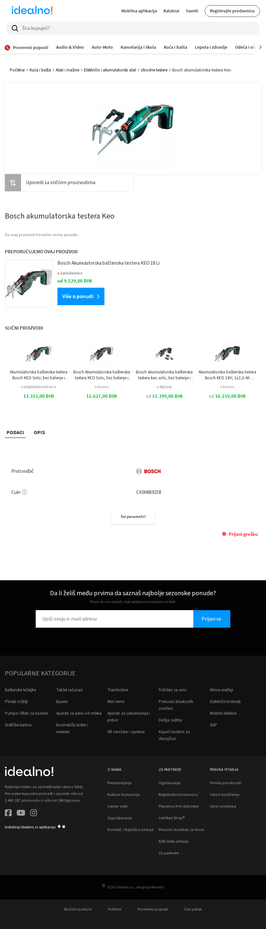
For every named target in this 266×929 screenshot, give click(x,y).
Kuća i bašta (40, 70)
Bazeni (62, 702)
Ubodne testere (154, 70)
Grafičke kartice (18, 725)
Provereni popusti (153, 909)
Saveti (192, 11)
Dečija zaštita (170, 720)
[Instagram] (33, 814)
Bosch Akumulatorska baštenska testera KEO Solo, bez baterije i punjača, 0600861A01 (101, 375)
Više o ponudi (77, 296)
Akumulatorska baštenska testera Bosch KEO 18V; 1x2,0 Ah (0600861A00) (227, 375)
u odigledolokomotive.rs (38, 386)
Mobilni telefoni (223, 713)
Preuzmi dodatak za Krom (181, 830)
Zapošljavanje (119, 818)
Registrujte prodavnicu (232, 11)
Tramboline (117, 690)
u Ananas (102, 386)
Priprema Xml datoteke (179, 806)
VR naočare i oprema (126, 732)
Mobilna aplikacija (139, 11)
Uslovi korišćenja (224, 794)
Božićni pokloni (78, 909)
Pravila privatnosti (225, 783)
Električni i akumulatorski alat (110, 70)
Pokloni (114, 909)
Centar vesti (117, 806)
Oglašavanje (169, 783)
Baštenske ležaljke (20, 690)
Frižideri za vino (173, 690)
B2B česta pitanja (173, 841)
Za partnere (169, 853)
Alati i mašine (67, 70)
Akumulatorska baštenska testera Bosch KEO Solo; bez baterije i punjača (38, 375)
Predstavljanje (119, 783)
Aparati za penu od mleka (79, 713)
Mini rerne (115, 702)
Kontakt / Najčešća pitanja (130, 830)
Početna (17, 70)
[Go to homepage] (32, 11)
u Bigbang (164, 386)
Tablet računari (69, 690)
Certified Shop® (172, 818)
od (164, 396)
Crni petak (193, 909)
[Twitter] (21, 814)
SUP (213, 725)
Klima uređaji (221, 690)
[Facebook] (8, 814)
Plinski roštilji (16, 702)
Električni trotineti (225, 702)
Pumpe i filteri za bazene (26, 713)
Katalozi (171, 11)
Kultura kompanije (123, 794)
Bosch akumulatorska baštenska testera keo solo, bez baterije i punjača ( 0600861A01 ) (164, 375)
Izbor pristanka (223, 806)
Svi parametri (133, 516)
